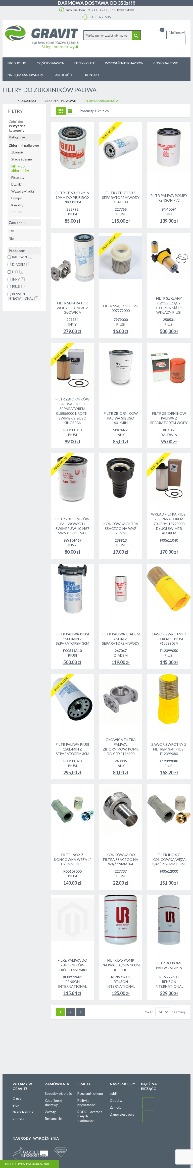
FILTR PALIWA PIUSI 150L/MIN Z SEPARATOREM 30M (72, 639)
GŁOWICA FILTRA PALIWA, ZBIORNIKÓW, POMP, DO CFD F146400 (121, 746)
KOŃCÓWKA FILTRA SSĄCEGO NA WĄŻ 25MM (120, 528)
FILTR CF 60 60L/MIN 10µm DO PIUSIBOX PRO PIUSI (72, 197)
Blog (16, 1105)
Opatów (116, 1101)
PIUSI (18, 287)
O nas (17, 1098)
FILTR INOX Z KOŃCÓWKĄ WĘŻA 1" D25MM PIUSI (72, 859)
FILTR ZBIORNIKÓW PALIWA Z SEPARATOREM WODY (169, 418)
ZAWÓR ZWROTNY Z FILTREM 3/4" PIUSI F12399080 (168, 749)
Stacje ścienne (21, 159)
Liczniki (16, 184)
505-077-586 (100, 17)
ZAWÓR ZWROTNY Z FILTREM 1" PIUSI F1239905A (168, 639)
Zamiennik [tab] (17, 223)
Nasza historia (23, 1112)
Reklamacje (53, 1119)
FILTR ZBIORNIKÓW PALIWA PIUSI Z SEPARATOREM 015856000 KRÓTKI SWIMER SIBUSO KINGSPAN (72, 411)
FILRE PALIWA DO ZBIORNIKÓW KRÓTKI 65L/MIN (72, 965)
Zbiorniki (17, 152)
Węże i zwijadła (22, 191)
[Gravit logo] (41, 39)
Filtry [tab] (15, 111)
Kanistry (17, 205)
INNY (18, 279)
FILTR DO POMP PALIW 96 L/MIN (169, 965)
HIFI (17, 272)
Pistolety (17, 178)
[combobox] (112, 35)
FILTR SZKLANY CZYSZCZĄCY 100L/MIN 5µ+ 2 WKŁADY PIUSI (169, 305)
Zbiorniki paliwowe (60, 101)
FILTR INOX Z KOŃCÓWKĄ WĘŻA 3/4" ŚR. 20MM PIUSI (169, 859)
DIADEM (20, 265)
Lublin (114, 1094)
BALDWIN (21, 257)
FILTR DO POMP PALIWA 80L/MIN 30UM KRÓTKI (121, 965)
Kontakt (18, 1119)
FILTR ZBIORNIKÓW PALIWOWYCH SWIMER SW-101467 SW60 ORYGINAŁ (72, 526)
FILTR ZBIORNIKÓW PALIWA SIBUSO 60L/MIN (121, 418)
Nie (11, 238)
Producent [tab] (17, 251)
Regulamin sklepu (90, 1094)
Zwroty (50, 1112)
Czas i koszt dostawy (53, 1103)
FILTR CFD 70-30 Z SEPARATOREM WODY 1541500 (120, 197)
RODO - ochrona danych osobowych (89, 1116)
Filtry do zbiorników (20, 168)
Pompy (16, 198)
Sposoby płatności (58, 1094)
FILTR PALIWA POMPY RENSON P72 (169, 197)
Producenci (26, 101)
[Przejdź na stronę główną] (6, 101)
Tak (11, 231)
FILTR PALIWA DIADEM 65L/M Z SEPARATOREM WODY (121, 639)
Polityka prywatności (86, 1103)
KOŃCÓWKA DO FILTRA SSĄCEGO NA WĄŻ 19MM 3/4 (120, 859)
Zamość (115, 1107)
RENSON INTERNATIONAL (22, 296)
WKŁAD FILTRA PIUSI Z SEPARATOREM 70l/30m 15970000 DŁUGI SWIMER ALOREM (169, 523)
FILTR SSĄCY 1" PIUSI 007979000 (120, 308)
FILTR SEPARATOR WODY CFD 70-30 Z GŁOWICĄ (72, 308)
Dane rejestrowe (122, 1114)
